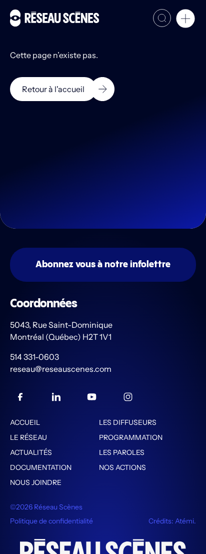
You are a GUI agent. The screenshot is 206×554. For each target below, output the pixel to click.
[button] (185, 20)
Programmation (130, 437)
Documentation (41, 467)
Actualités (31, 452)
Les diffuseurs (127, 422)
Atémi (184, 520)
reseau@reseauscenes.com (61, 369)
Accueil (25, 422)
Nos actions (122, 467)
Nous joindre (36, 482)
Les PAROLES (121, 452)
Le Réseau (28, 437)
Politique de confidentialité (51, 520)
